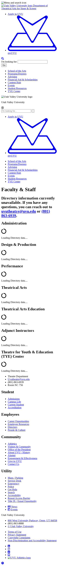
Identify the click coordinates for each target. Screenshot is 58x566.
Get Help (12, 489)
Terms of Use (14, 531)
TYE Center (14, 91)
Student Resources (17, 88)
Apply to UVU (15, 14)
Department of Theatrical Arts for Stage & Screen (24, 7)
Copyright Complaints (19, 537)
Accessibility (14, 495)
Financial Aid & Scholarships (23, 79)
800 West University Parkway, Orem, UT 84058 (32, 520)
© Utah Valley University (21, 526)
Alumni (11, 455)
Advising (12, 76)
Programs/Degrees (17, 73)
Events (11, 85)
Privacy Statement (17, 534)
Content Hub (14, 82)
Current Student (16, 404)
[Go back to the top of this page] (3, 563)
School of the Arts (17, 70)
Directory (12, 427)
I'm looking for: (9, 61)
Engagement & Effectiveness (22, 458)
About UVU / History (19, 452)
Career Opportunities (18, 421)
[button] (29, 2)
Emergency (13, 483)
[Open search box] (2, 58)
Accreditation (14, 407)
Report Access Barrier (19, 498)
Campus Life (14, 401)
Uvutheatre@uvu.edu (19, 379)
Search (11, 492)
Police (11, 486)
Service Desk (14, 480)
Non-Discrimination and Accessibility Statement (32, 540)
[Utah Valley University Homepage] (17, 5)
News (14, 506)
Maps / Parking (15, 477)
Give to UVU (15, 461)
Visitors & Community (19, 446)
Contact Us (13, 464)
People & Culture (16, 430)
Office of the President (19, 449)
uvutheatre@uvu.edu (18, 211)
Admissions (14, 398)
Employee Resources (18, 424)
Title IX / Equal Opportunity (22, 501)
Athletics (12, 443)
